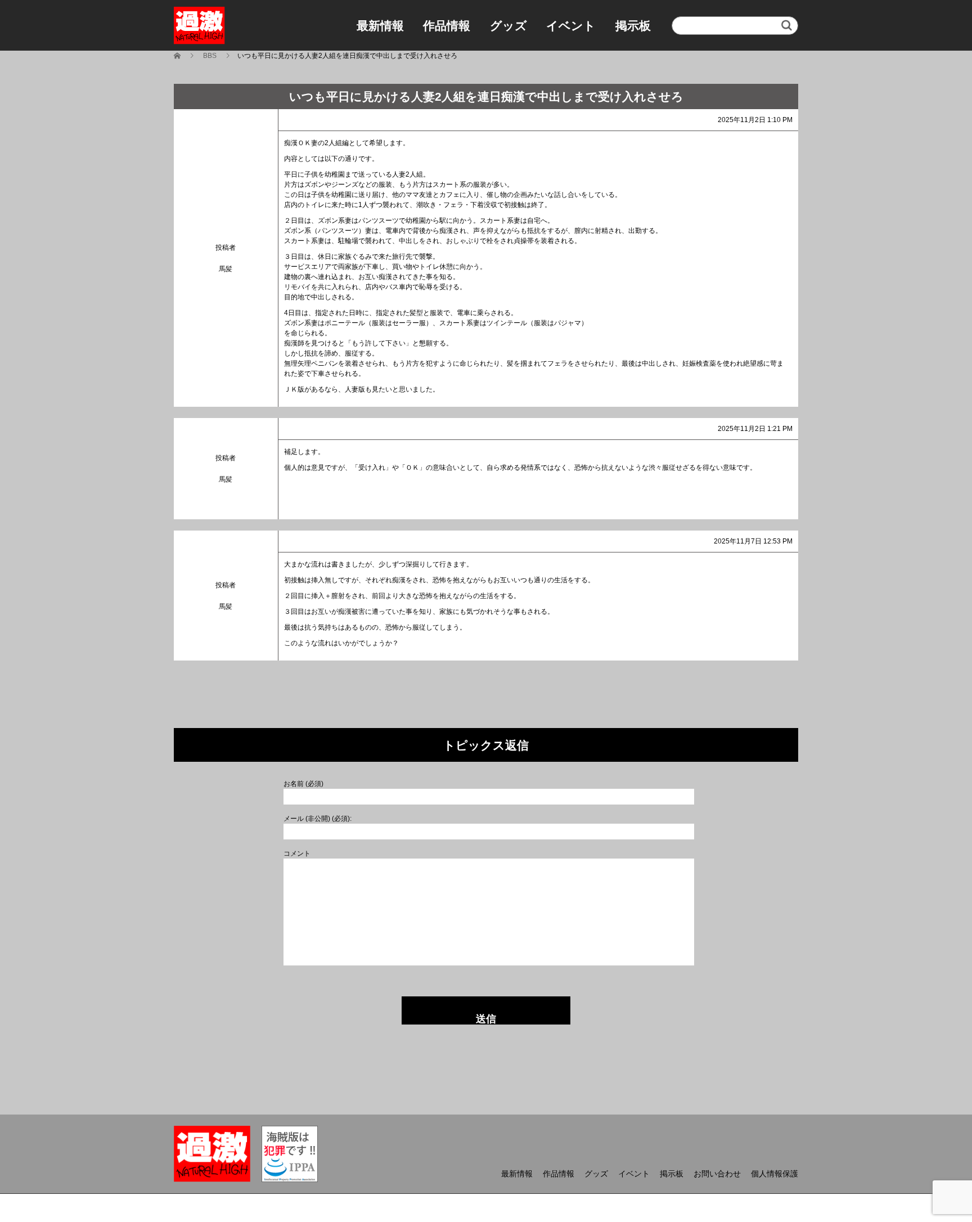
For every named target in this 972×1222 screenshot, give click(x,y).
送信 (486, 1019)
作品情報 (446, 25)
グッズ (508, 25)
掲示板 (633, 25)
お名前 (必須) (303, 784)
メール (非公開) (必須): (318, 819)
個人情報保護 (774, 1173)
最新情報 (380, 25)
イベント (571, 25)
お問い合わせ (717, 1173)
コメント (297, 853)
